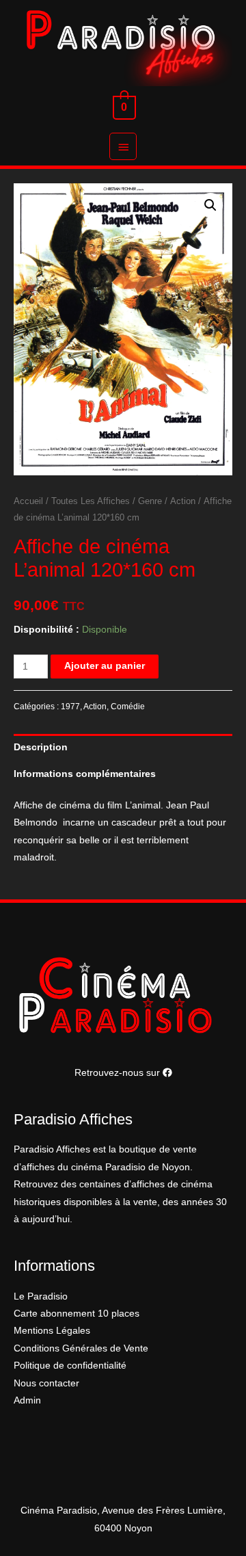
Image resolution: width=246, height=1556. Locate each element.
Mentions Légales (52, 1331)
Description (41, 747)
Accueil (28, 501)
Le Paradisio (41, 1296)
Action (182, 501)
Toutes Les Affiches (90, 501)
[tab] (123, 747)
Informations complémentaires (85, 774)
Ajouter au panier (104, 666)
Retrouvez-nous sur (118, 1073)
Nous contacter (46, 1383)
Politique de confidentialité (70, 1365)
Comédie (128, 706)
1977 (70, 706)
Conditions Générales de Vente (81, 1348)
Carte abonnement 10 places (76, 1313)
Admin (27, 1400)
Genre (150, 501)
